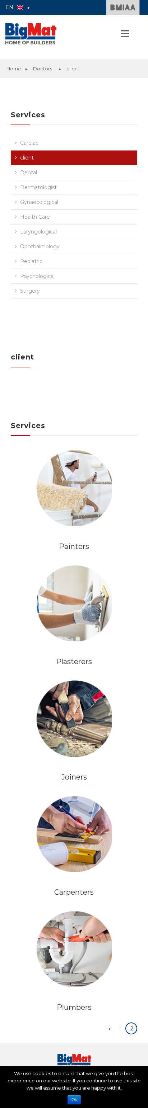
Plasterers (74, 661)
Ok (74, 1099)
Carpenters (74, 892)
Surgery (30, 291)
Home (13, 68)
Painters (74, 546)
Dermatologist (38, 187)
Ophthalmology (40, 246)
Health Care (35, 217)
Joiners (74, 777)
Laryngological (38, 231)
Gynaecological (39, 202)
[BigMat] (44, 34)
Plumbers (74, 1007)
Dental (28, 172)
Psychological (37, 276)
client (27, 157)
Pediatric (31, 261)
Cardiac (29, 143)
